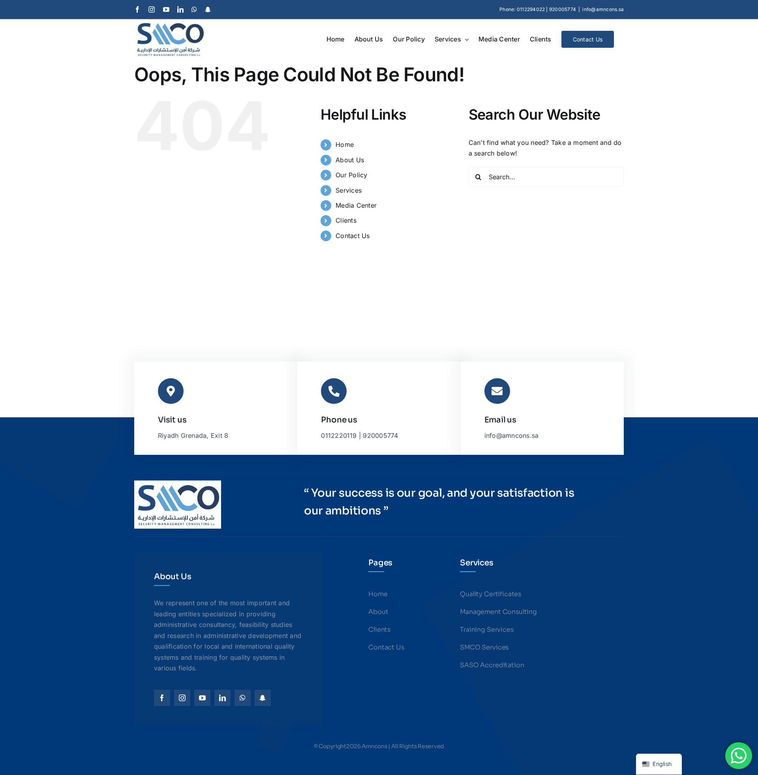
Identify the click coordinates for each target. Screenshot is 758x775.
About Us (350, 160)
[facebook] (162, 698)
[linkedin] (222, 698)
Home (345, 144)
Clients (346, 220)
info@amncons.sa (603, 9)
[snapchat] (263, 698)
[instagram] (182, 698)
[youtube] (202, 698)
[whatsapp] (243, 698)
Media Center (356, 205)
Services (349, 190)
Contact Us (353, 236)
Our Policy (351, 175)
